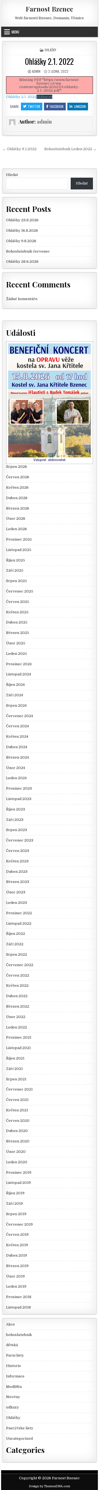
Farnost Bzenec (49, 8)
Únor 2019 (15, 1276)
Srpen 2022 (16, 954)
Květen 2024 (17, 736)
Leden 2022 (16, 1027)
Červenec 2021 (19, 1089)
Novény (13, 1397)
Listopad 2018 (18, 1307)
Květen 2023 (17, 861)
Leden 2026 (16, 529)
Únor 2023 (15, 892)
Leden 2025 (16, 654)
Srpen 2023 (16, 830)
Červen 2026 (17, 477)
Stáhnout (44, 97)
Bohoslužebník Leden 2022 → (70, 149)
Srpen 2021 (16, 1079)
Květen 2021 (17, 1110)
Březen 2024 (17, 757)
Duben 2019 (16, 1255)
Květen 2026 (17, 487)
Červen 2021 (17, 1100)
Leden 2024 (16, 778)
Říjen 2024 (15, 685)
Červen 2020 (17, 1121)
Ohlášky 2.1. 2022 (49, 61)
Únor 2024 (15, 768)
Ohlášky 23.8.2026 (22, 220)
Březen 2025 (17, 633)
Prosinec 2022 (19, 913)
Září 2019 (14, 1203)
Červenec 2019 (19, 1224)
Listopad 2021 (18, 1048)
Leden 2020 (16, 1162)
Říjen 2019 (15, 1193)
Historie (13, 1366)
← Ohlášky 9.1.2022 (19, 149)
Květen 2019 (17, 1245)
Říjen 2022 (15, 934)
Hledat (12, 175)
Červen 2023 (17, 851)
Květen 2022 (17, 985)
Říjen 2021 (15, 1058)
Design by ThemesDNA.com (49, 1486)
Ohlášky (50, 49)
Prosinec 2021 (18, 1037)
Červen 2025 (17, 602)
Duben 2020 (17, 1131)
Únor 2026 (15, 518)
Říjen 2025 (15, 560)
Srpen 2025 (16, 581)
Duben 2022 (17, 996)
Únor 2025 (15, 643)
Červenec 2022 (19, 965)
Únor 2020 (16, 1152)
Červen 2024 (17, 726)
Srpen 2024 (16, 705)
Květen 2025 (17, 612)
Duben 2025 (17, 622)
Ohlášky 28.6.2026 (22, 261)
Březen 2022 (17, 1006)
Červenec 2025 (19, 591)
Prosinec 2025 (19, 539)
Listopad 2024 (18, 674)
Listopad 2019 (18, 1183)
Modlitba (14, 1387)
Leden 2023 (16, 903)
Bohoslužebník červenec (28, 251)
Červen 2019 (17, 1234)
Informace (15, 1376)
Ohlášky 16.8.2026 (22, 230)
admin (36, 71)
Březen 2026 (17, 508)
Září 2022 (14, 944)
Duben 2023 (17, 872)
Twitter (34, 106)
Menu (15, 32)
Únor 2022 (15, 1017)
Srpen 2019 (16, 1214)
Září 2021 (14, 1069)
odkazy (12, 1407)
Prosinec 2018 (18, 1297)
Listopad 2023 (18, 799)
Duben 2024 (16, 747)
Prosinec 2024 (19, 664)
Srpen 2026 (16, 467)
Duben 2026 (17, 498)
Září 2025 (14, 570)
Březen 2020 (17, 1141)
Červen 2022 (17, 975)
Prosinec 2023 (19, 788)
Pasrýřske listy (19, 1428)
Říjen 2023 (15, 809)
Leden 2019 (16, 1286)
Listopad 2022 (18, 923)
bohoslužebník (19, 1335)
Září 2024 (14, 695)
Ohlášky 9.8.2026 (21, 241)
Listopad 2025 (18, 550)
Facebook (57, 106)
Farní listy (15, 1355)
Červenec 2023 (19, 840)
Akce (10, 1324)
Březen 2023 (17, 882)
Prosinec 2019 (18, 1172)
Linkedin (80, 106)
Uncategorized (19, 1438)
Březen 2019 (17, 1266)
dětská (12, 1345)
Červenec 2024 (19, 716)
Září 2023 (14, 820)
